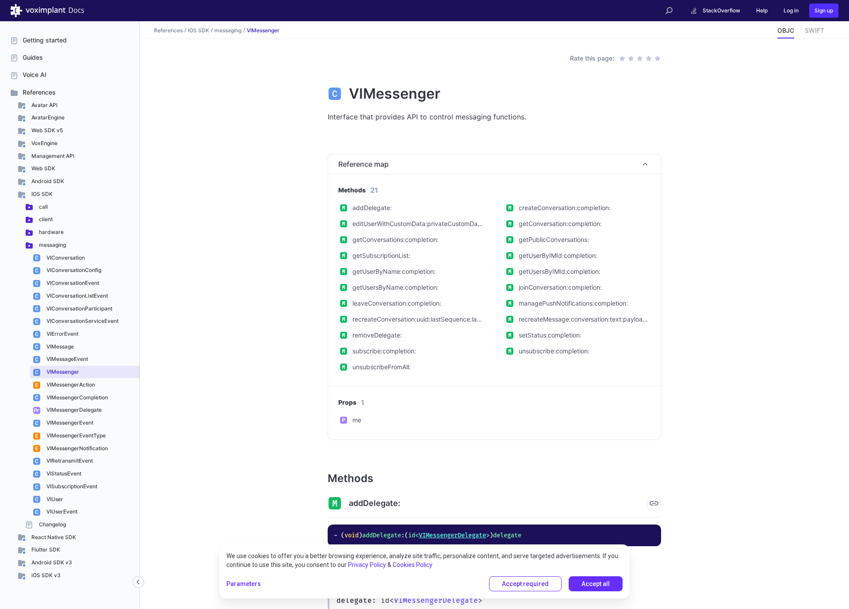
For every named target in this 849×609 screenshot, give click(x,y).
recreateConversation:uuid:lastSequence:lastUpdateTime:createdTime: (418, 319)
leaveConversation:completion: (396, 303)
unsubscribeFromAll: (381, 367)
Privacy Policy (367, 564)
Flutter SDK (45, 549)
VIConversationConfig (73, 270)
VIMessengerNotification (76, 448)
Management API (52, 156)
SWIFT (814, 30)
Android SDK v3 (51, 562)
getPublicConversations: (554, 239)
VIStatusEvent (63, 473)
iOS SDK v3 (45, 575)
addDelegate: (372, 207)
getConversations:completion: (395, 239)
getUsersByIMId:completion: (559, 271)
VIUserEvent (61, 511)
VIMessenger (62, 371)
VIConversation (65, 257)
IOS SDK (41, 194)
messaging (52, 244)
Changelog (52, 524)
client (45, 219)
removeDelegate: (377, 335)
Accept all (595, 583)
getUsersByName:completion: (395, 287)
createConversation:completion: (565, 207)
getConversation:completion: (560, 223)
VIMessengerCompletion (76, 397)
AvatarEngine (47, 117)
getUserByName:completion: (394, 271)
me (356, 420)
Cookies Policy (412, 564)
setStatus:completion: (550, 335)
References (39, 92)
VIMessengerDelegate (73, 409)
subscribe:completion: (384, 351)
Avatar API (43, 105)
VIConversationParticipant (78, 308)
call (43, 206)
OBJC (785, 30)
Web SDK (42, 168)
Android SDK (47, 181)
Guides (33, 57)
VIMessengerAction (70, 384)
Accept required (525, 583)
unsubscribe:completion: (554, 351)
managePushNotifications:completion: (573, 303)
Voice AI (34, 74)
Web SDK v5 (46, 130)
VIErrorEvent (61, 333)
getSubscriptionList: (381, 255)
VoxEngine (43, 143)
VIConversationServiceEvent (82, 321)
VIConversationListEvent (76, 295)
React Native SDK (53, 537)
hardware (51, 232)
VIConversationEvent (72, 283)
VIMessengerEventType (75, 435)
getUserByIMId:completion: (558, 255)
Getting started (45, 40)
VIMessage (59, 346)
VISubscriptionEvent (71, 486)
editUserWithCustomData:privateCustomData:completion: (418, 223)
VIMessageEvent (66, 359)
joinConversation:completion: (560, 287)
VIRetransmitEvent (69, 460)
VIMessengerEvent (69, 422)
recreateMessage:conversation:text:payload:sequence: (584, 319)
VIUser (54, 499)
